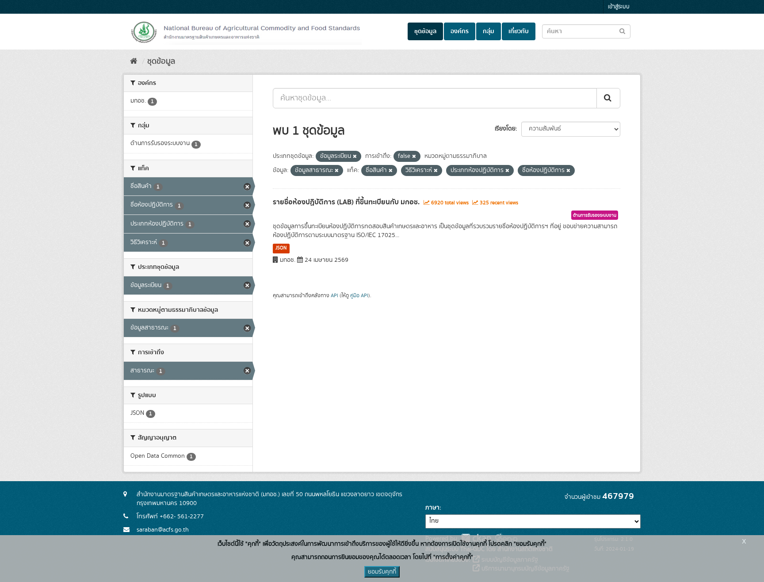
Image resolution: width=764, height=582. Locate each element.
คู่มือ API (359, 295)
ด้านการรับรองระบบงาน (594, 215)
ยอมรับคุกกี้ (382, 571)
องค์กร (460, 31)
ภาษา (432, 507)
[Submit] (608, 98)
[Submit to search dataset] (622, 30)
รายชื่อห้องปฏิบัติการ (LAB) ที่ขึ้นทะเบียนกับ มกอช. (346, 202)
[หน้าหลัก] (134, 61)
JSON (280, 248)
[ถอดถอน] (355, 156)
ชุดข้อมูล (425, 31)
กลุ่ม (488, 31)
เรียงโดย (505, 128)
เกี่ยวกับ (518, 31)
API (334, 295)
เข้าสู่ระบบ (619, 7)
